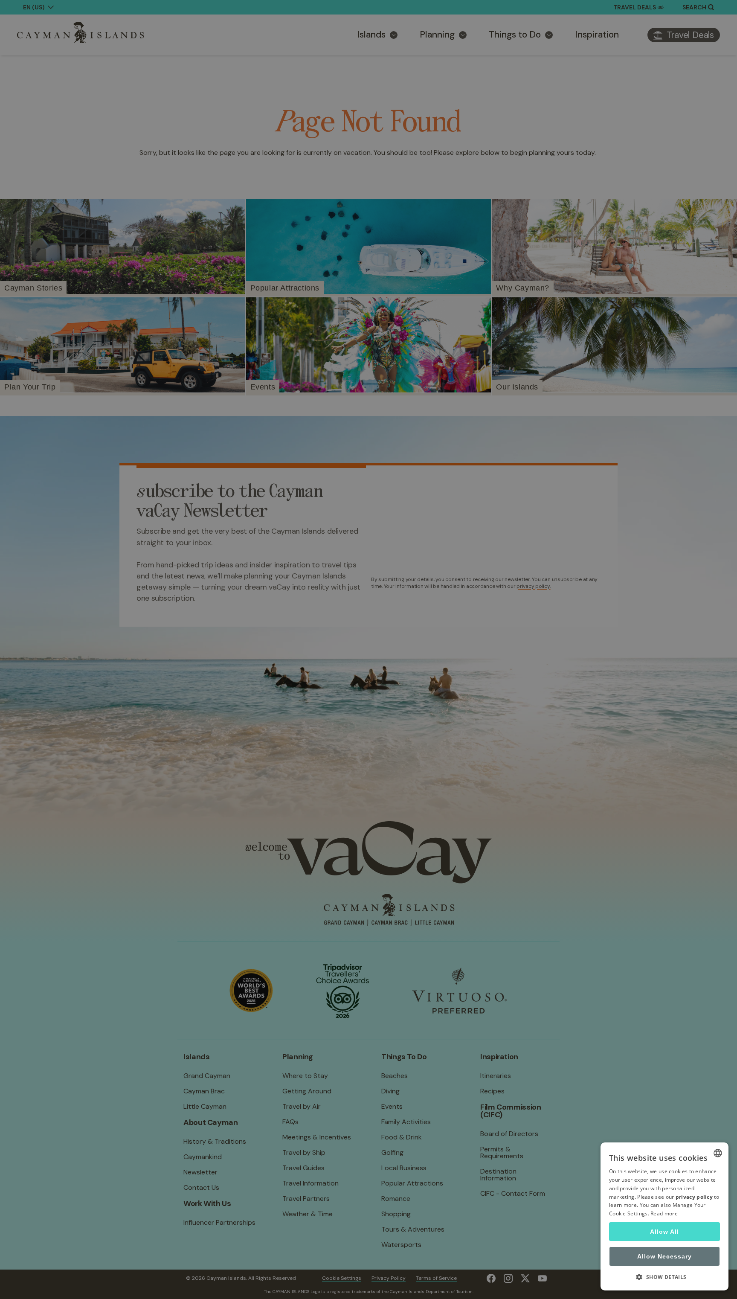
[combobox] (718, 1153)
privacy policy (694, 1196)
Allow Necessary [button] (664, 1256)
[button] (664, 1277)
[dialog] (664, 1216)
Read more (664, 1213)
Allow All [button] (664, 1231)
